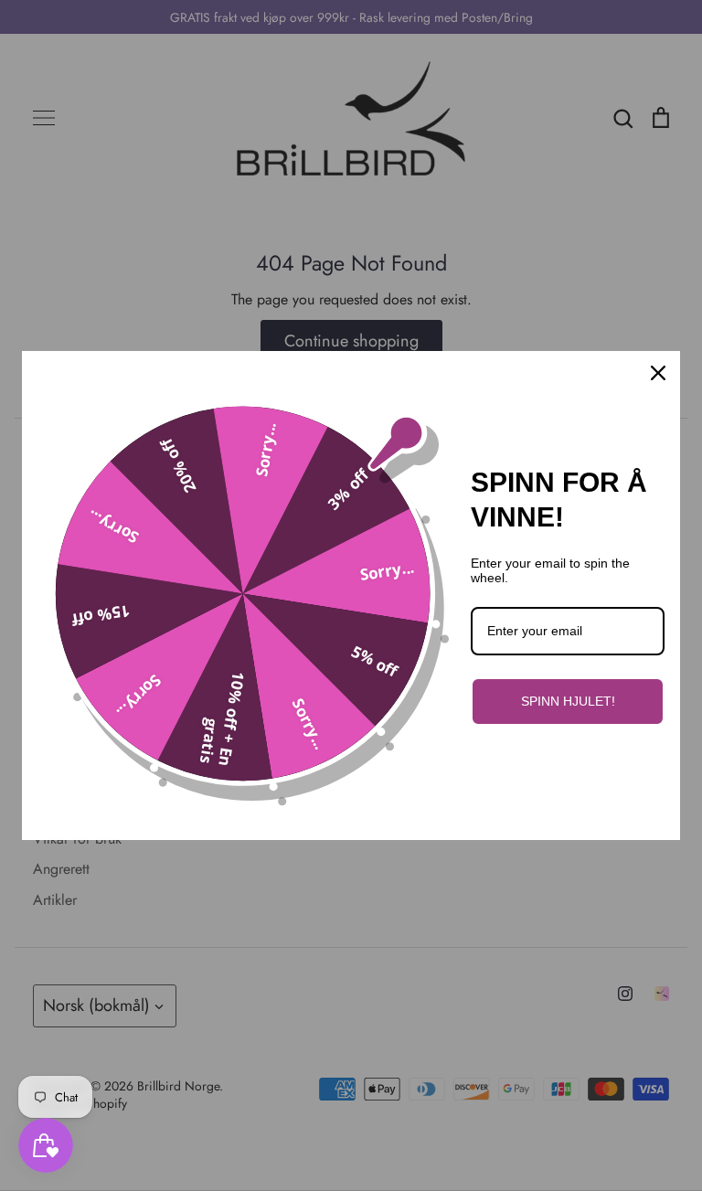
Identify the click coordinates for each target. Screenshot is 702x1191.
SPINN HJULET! (568, 701)
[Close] (658, 373)
